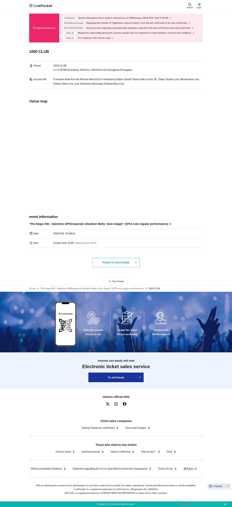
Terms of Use (165, 468)
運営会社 (189, 468)
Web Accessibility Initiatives (46, 468)
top (34, 288)
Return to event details (116, 262)
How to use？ (148, 451)
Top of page (118, 281)
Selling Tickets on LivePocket (98, 428)
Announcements (91, 451)
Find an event (63, 451)
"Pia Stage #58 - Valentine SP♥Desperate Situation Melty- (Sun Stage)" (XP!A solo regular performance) (98, 223)
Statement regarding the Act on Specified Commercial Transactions (110, 468)
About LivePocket (120, 451)
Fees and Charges (135, 428)
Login (198, 7)
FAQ (169, 451)
